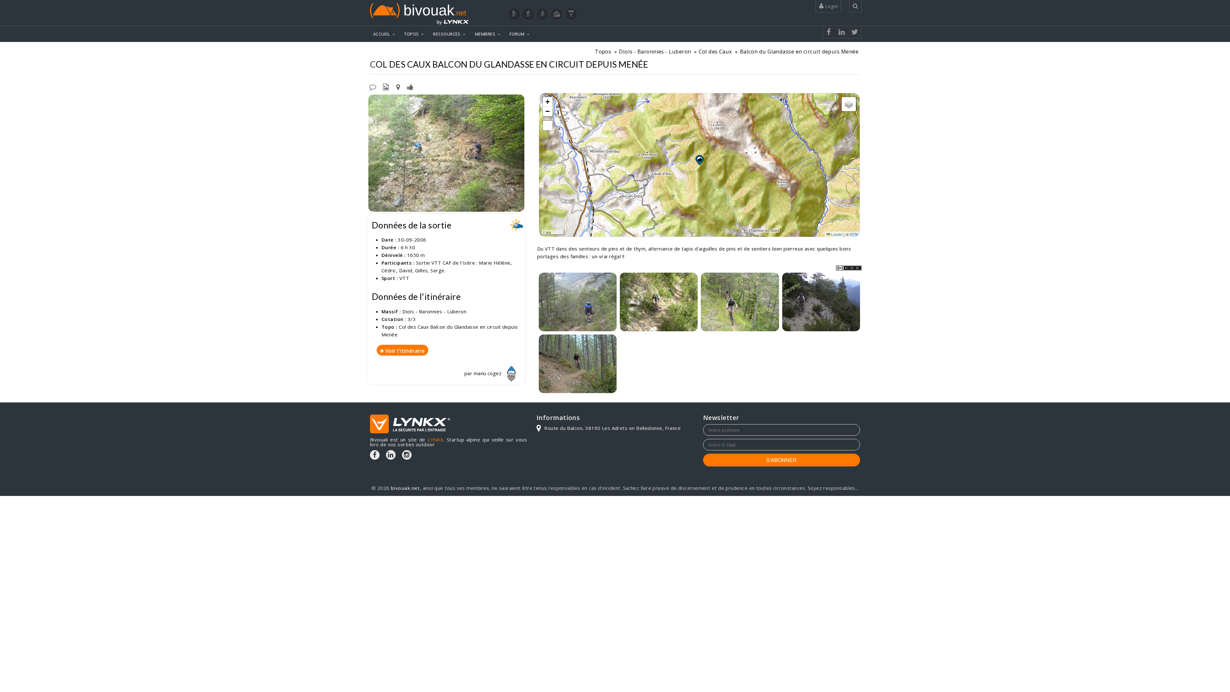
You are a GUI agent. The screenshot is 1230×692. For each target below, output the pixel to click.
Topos (603, 51)
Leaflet (836, 234)
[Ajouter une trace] (398, 86)
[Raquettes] (528, 14)
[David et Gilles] (739, 302)
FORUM (517, 34)
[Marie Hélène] (577, 364)
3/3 (412, 319)
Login (831, 6)
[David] (658, 302)
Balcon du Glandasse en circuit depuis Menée (799, 51)
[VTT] (556, 14)
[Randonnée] (514, 14)
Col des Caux (715, 51)
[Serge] (821, 302)
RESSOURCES (447, 34)
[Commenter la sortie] (373, 86)
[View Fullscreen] (548, 125)
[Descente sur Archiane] (577, 302)
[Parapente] (571, 14)
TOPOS (411, 34)
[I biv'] (410, 86)
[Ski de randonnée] (542, 14)
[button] (699, 160)
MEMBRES (485, 34)
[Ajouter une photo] (386, 86)
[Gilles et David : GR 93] (446, 153)
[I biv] (374, 101)
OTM (854, 234)
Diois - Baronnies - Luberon (655, 51)
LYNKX (435, 439)
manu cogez (488, 373)
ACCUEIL (381, 34)
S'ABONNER (781, 460)
